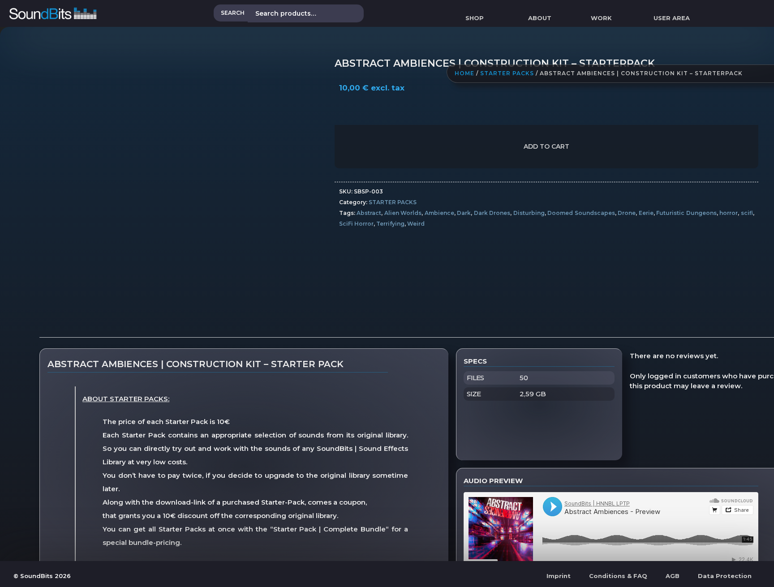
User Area (672, 17)
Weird (416, 223)
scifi (747, 213)
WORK (601, 17)
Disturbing (529, 213)
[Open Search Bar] (770, 18)
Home (464, 73)
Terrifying (390, 223)
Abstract (369, 213)
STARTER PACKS (507, 73)
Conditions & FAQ (618, 575)
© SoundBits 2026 (42, 575)
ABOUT (539, 17)
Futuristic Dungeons (686, 213)
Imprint (558, 575)
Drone (627, 213)
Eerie (646, 213)
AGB (672, 575)
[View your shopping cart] (709, 18)
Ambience (439, 213)
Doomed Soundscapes (581, 213)
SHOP (474, 17)
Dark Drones (492, 213)
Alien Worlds (403, 213)
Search (233, 12)
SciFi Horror (356, 223)
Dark (464, 213)
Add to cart (546, 146)
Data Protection (725, 575)
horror (728, 213)
